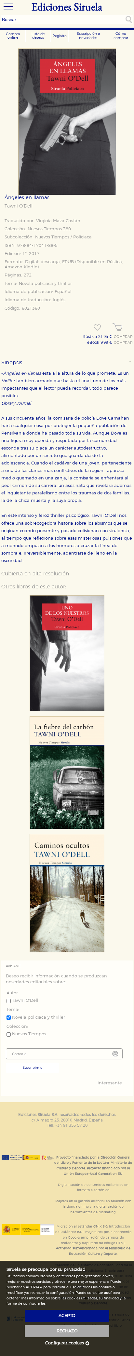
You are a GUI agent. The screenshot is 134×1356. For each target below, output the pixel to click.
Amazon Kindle (21, 267)
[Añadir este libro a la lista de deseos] (97, 327)
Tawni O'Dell (19, 206)
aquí (108, 1293)
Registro (59, 36)
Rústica (114, 262)
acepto (67, 1316)
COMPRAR (123, 337)
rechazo (67, 1331)
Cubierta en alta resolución (35, 573)
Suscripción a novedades (88, 36)
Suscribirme (32, 1067)
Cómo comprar (121, 36)
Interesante (110, 1083)
